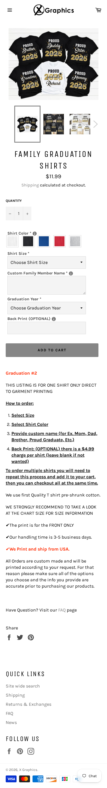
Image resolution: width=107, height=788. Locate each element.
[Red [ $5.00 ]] (60, 241)
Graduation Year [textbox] (24, 299)
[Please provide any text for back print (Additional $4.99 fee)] (54, 319)
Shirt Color (39, 233)
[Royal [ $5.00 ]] (45, 241)
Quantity (14, 201)
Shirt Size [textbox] (18, 253)
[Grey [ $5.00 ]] (76, 241)
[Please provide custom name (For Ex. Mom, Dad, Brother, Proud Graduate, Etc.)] (71, 273)
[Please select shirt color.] (35, 233)
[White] (13, 241)
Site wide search (23, 686)
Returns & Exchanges (28, 704)
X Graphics (28, 770)
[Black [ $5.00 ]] (29, 241)
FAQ (62, 610)
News (11, 722)
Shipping (30, 185)
